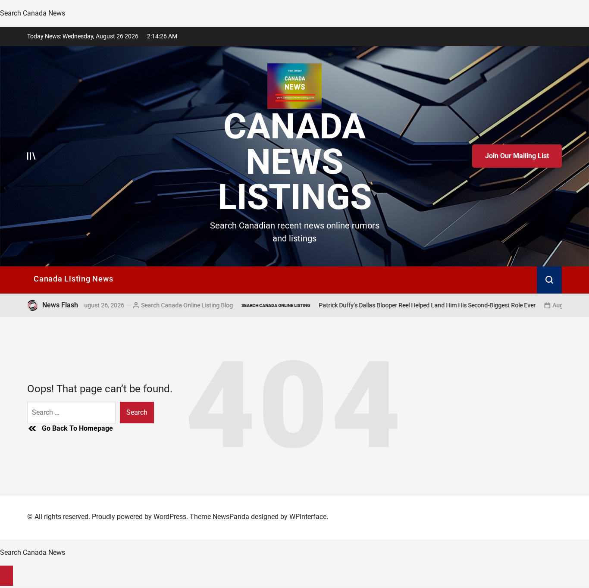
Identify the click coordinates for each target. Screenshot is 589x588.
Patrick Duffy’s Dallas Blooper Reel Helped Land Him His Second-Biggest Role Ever (392, 305)
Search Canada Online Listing (241, 305)
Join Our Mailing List (517, 156)
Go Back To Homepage (77, 428)
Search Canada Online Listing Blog (152, 305)
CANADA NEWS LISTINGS (295, 162)
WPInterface (307, 517)
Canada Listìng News (73, 278)
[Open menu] (31, 156)
